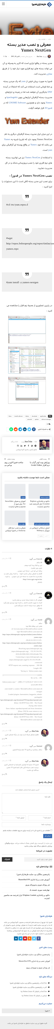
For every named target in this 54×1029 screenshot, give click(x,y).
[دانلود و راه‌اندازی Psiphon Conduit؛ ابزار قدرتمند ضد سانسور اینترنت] (39, 491)
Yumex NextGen (32, 157)
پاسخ (3, 586)
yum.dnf (29, 419)
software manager (46, 419)
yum (23, 81)
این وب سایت (41, 925)
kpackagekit (12, 97)
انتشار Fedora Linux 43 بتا (30, 991)
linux (10, 416)
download (34, 416)
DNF (50, 92)
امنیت (23, 497)
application (43, 416)
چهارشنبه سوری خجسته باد (40, 890)
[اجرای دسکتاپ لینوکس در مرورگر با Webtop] (39, 518)
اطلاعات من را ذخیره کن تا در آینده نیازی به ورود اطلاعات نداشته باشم (26, 831)
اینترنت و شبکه (45, 497)
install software (18, 416)
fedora (27, 416)
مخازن (49, 74)
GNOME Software (17, 102)
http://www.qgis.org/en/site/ (32, 579)
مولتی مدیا (22, 524)
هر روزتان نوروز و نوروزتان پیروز (37, 885)
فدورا (46, 1011)
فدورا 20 (48, 108)
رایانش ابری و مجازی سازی (42, 524)
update (37, 419)
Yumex (49, 102)
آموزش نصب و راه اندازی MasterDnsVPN (34, 880)
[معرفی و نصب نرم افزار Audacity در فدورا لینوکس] (15, 518)
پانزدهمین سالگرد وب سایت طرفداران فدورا (33, 874)
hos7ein (35, 731)
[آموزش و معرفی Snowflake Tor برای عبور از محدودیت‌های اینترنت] (15, 491)
